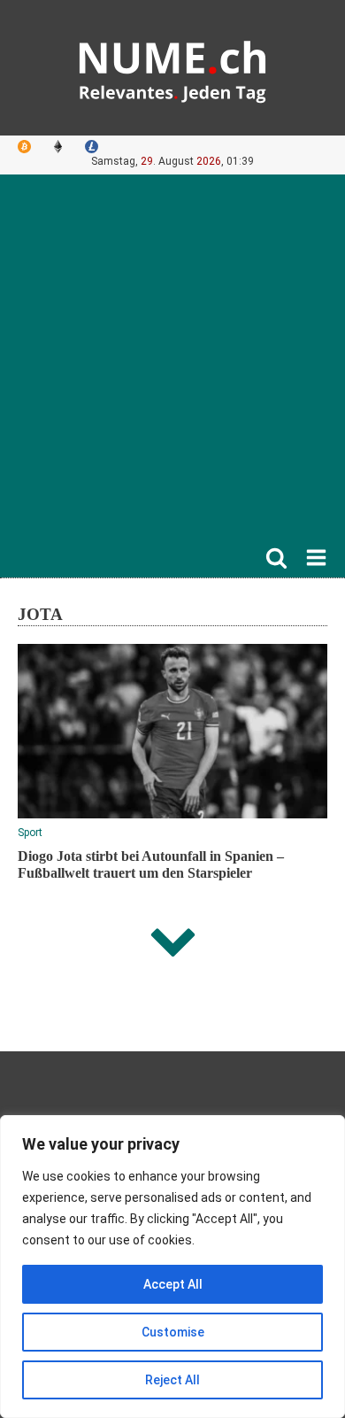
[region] (172, 1266)
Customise (173, 1332)
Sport (30, 832)
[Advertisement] (172, 365)
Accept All (173, 1284)
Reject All (172, 1380)
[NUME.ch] (172, 68)
